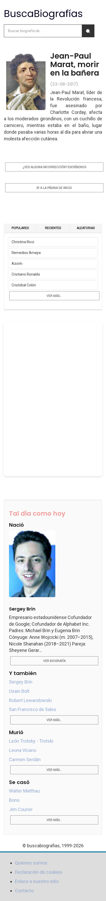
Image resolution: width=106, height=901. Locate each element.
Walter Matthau (24, 791)
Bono (14, 800)
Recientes (53, 228)
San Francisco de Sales (32, 709)
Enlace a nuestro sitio (37, 881)
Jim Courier (21, 809)
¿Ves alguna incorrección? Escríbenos (54, 167)
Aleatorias (86, 228)
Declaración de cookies (38, 872)
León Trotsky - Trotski (31, 741)
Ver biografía (54, 661)
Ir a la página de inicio (54, 188)
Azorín (17, 263)
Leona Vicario (22, 750)
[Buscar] (88, 30)
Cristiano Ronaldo (26, 274)
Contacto (24, 890)
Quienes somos (31, 863)
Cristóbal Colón (24, 285)
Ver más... (54, 296)
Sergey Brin (20, 682)
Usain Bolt (19, 691)
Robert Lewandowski (30, 700)
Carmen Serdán (25, 759)
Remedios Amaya (26, 253)
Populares (20, 228)
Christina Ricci (23, 242)
